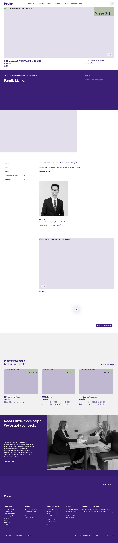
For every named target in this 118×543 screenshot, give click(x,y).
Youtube (6, 525)
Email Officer (70, 518)
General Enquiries (9, 514)
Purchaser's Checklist (11, 176)
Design (104, 535)
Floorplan (7, 172)
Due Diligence (18, 535)
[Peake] (14, 3)
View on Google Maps (104, 326)
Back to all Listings (107, 365)
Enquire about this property (94, 80)
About (49, 4)
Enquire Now (8, 180)
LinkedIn (6, 518)
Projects (41, 4)
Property (31, 4)
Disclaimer (29, 535)
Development (110, 535)
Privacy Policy (7, 535)
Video (6, 168)
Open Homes (8, 511)
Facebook (7, 522)
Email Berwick (29, 518)
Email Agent (56, 226)
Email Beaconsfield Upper (52, 523)
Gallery (6, 164)
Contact (57, 4)
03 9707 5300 (29, 516)
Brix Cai (42, 219)
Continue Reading (45, 172)
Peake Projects (9, 509)
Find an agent (8, 516)
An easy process (9, 461)
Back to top (107, 484)
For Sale (6, 75)
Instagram (7, 520)
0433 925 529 (43, 226)
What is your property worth (73, 4)
